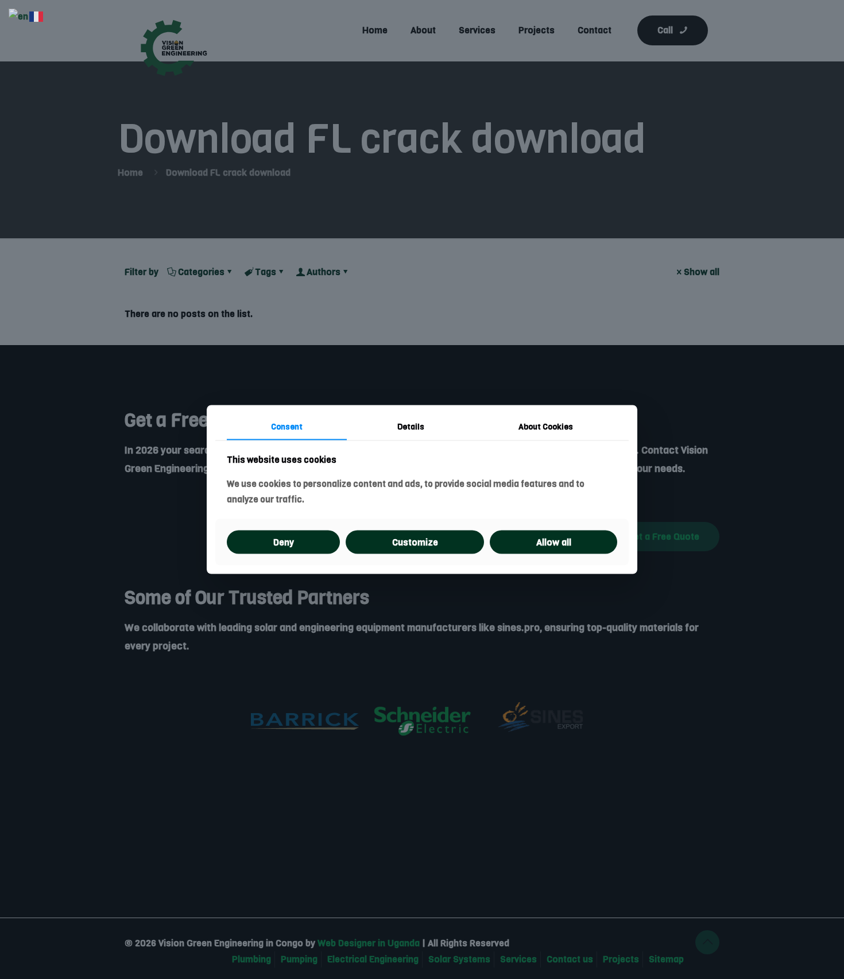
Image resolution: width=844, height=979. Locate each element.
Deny (283, 542)
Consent (287, 426)
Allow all (553, 542)
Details (410, 426)
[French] (36, 16)
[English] (19, 16)
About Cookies (545, 426)
